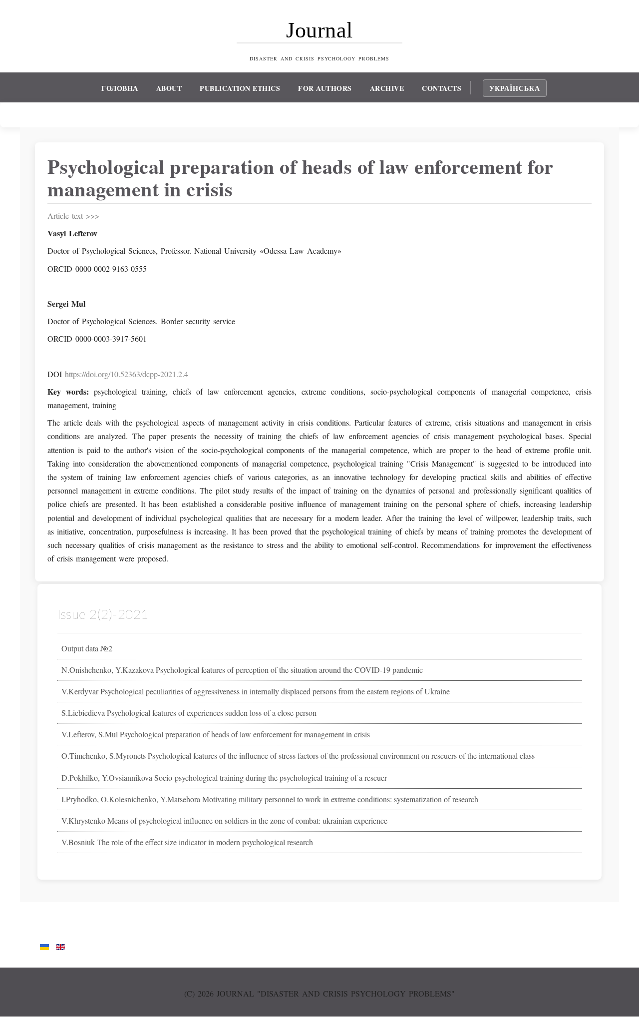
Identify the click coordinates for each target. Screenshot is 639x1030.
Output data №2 (86, 648)
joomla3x (14, 1023)
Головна (119, 88)
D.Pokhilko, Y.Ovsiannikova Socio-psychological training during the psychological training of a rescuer (224, 777)
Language (53, 928)
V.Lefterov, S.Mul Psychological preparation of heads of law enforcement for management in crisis (215, 734)
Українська (514, 88)
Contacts (441, 88)
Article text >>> (73, 215)
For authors (325, 88)
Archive (387, 88)
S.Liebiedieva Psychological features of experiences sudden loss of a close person (189, 712)
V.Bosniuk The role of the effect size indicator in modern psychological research (187, 842)
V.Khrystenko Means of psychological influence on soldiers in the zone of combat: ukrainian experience (224, 820)
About (169, 88)
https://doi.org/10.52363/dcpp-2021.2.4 (126, 374)
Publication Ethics (240, 88)
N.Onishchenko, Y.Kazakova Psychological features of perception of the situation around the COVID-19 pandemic (242, 669)
